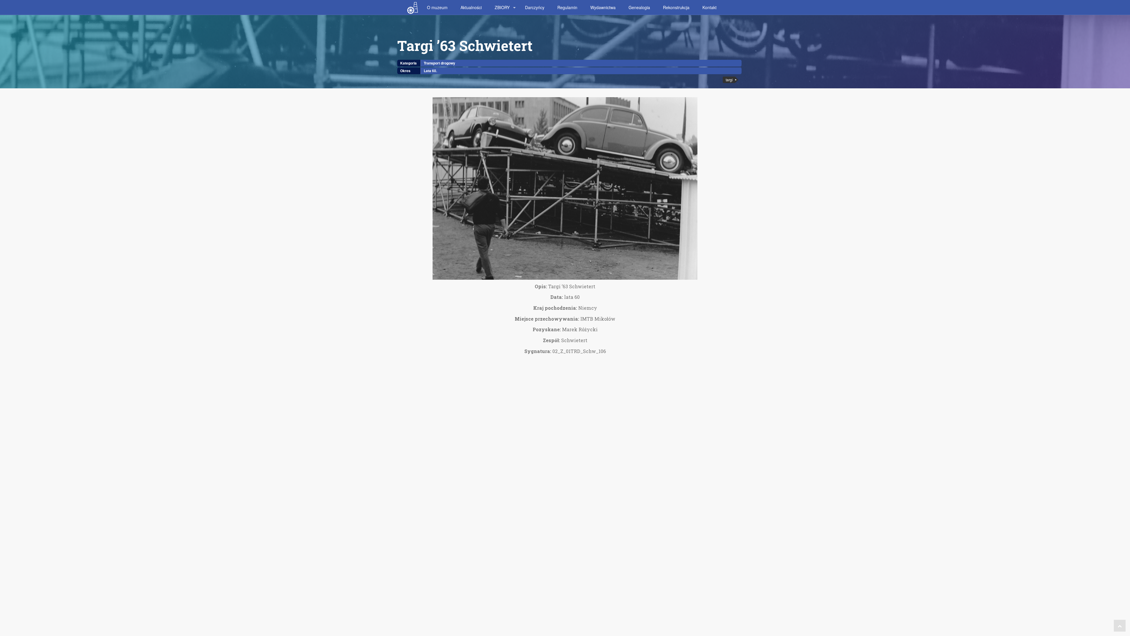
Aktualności (471, 7)
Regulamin (567, 7)
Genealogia (639, 7)
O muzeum (437, 7)
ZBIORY (502, 7)
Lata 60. (430, 70)
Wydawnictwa (603, 7)
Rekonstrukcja (676, 7)
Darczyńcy (534, 7)
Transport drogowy (439, 63)
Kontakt (709, 7)
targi (729, 79)
